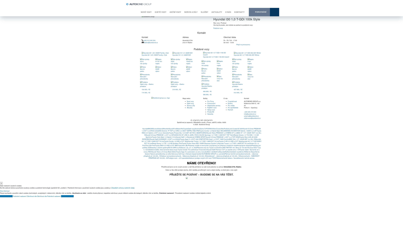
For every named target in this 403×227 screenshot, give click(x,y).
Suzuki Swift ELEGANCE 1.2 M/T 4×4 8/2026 (165, 139)
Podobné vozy (218, 28)
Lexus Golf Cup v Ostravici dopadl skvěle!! (188, 154)
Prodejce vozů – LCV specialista (178, 158)
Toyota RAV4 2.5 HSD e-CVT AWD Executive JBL (171, 145)
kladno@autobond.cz (151, 42)
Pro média (231, 105)
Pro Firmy (210, 101)
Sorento (197, 129)
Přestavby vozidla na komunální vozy (200, 145)
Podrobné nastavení (19, 196)
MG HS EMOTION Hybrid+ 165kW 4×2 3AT (242, 131)
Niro (222, 129)
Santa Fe (203, 129)
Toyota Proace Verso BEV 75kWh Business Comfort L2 (200, 143)
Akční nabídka (211, 152)
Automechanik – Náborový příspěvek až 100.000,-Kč (189, 156)
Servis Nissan (250, 152)
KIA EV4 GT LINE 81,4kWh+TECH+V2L (189, 135)
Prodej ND (210, 112)
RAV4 (211, 129)
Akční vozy (175, 12)
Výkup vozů (211, 110)
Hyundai (145, 129)
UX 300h (240, 129)
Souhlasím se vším (6, 196)
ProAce (226, 129)
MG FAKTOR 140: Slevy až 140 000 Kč (236, 147)
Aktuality (216, 12)
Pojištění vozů (212, 108)
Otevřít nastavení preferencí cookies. (201, 126)
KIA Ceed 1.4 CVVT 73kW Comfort (217, 139)
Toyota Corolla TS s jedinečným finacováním (192, 150)
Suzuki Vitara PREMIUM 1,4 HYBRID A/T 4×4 (222, 133)
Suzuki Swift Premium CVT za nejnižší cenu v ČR (223, 150)
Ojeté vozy (160, 12)
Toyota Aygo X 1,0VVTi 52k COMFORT (193, 139)
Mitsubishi (165, 129)
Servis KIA (242, 152)
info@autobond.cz (250, 114)
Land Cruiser (233, 129)
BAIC (149, 129)
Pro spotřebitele (233, 108)
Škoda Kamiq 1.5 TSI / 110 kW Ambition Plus (167, 143)
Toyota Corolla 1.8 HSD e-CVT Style (176, 141)
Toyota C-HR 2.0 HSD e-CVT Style (230, 141)
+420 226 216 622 (250, 112)
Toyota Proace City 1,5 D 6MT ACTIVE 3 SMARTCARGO (188, 133)
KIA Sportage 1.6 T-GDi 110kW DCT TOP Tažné (218, 135)
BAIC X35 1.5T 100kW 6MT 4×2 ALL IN (242, 139)
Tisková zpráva (155, 154)
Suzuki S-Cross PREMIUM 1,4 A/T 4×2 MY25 (161, 135)
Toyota (185, 129)
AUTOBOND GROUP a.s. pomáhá (213, 154)
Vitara (214, 129)
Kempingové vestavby (244, 145)
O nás (228, 12)
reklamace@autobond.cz (252, 118)
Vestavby (210, 114)
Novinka (229, 152)
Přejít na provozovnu (243, 45)
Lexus (156, 129)
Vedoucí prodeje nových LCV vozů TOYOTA (203, 158)
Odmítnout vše (32, 196)
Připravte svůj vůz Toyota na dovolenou (210, 147)
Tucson (218, 129)
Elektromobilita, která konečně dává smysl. (163, 150)
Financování (211, 103)
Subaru (160, 129)
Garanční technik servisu (246, 158)
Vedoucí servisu (166, 156)
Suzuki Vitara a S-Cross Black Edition (164, 152)
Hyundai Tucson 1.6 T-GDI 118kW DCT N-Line (203, 141)
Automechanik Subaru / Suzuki (228, 158)
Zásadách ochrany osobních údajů (122, 188)
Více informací (5, 191)
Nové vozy (146, 12)
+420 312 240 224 (149, 40)
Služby (204, 12)
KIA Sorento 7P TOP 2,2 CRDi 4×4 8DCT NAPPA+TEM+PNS (179, 131)
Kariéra (230, 103)
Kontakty (239, 12)
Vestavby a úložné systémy (159, 147)
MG (152, 129)
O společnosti (232, 101)
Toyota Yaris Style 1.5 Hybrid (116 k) (164, 137)
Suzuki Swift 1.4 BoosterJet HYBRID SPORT (191, 137)
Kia (182, 129)
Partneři (230, 110)
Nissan (179, 129)
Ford (175, 129)
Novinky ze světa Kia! (167, 154)
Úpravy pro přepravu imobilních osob (224, 145)
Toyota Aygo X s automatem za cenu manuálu (191, 152)
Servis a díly (191, 12)
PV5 (207, 129)
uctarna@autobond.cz (251, 116)
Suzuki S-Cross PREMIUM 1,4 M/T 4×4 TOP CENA (222, 137)
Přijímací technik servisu (233, 154)
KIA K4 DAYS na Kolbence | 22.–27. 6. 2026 (182, 147)
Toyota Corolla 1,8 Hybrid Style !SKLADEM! (213, 131)
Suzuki (171, 129)
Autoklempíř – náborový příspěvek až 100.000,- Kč (223, 156)
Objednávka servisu (213, 105)
